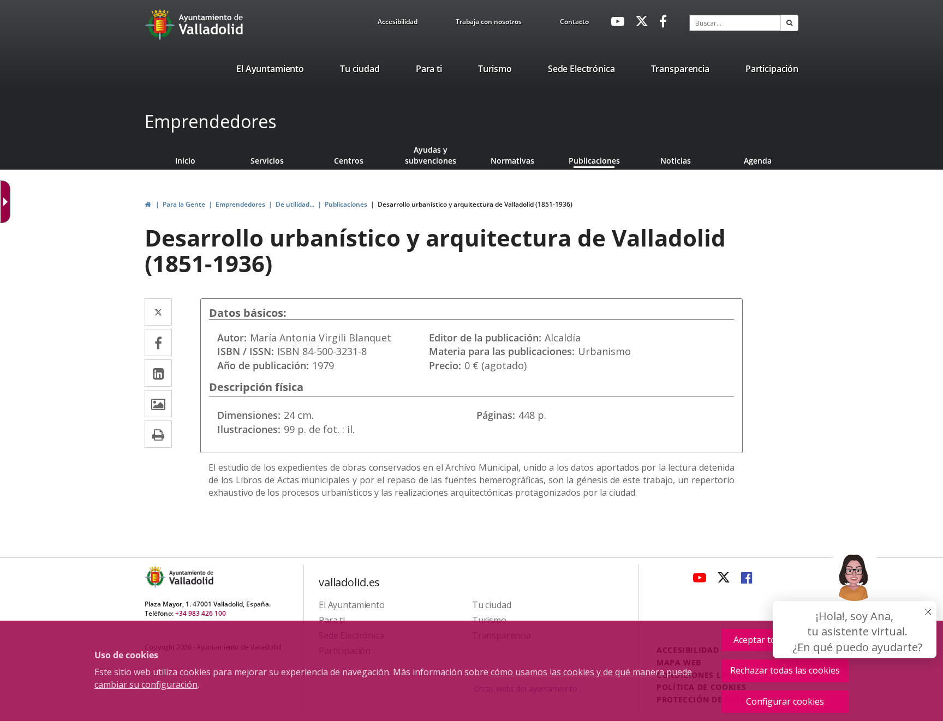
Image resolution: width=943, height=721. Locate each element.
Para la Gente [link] (184, 204)
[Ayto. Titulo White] (211, 24)
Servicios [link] (267, 160)
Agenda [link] (758, 160)
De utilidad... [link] (295, 204)
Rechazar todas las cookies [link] (785, 670)
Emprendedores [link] (240, 204)
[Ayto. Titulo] (190, 577)
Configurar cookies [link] (785, 701)
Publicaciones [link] (594, 160)
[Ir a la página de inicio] (161, 24)
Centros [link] (348, 160)
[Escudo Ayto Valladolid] (156, 577)
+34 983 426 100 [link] (200, 613)
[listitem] (270, 71)
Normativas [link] (512, 160)
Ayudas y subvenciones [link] (430, 155)
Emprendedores (210, 121)
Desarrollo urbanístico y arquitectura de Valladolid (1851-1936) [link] (475, 204)
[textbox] (735, 23)
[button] (789, 23)
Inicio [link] (185, 160)
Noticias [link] (675, 160)
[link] (397, 23)
